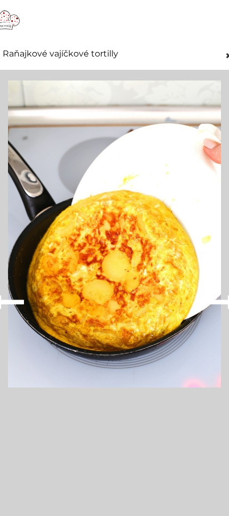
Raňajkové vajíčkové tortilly (60, 54)
